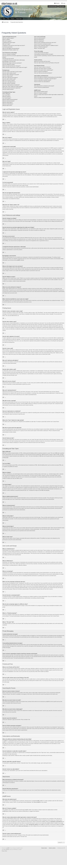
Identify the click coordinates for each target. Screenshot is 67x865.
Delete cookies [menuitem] (52, 848)
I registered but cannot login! (9, 42)
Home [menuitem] (4, 18)
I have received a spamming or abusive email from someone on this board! (49, 56)
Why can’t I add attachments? (9, 82)
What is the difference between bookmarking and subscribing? (48, 77)
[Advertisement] (33, 27)
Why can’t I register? (7, 41)
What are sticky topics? (8, 102)
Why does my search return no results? (42, 68)
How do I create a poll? (8, 76)
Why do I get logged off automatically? (11, 48)
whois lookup (34, 820)
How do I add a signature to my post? (11, 74)
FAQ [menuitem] (8, 18)
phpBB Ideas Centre (7, 811)
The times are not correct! (8, 58)
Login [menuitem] (64, 3)
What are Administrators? (39, 38)
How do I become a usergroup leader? (42, 44)
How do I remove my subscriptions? (42, 81)
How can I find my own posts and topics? (43, 73)
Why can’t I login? (6, 44)
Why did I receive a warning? (9, 83)
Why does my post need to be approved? (12, 87)
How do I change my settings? (9, 54)
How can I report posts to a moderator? (11, 85)
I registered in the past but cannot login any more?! (14, 45)
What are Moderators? (39, 39)
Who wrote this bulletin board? (41, 91)
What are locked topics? (8, 104)
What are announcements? (9, 101)
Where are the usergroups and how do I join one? (45, 42)
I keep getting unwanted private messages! (43, 54)
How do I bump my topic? (8, 89)
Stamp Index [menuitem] (19, 18)
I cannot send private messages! (41, 52)
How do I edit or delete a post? (9, 73)
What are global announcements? (10, 99)
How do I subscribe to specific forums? (42, 80)
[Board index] (33, 12)
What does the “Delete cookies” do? (10, 49)
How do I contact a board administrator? (43, 97)
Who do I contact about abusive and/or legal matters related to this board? (48, 95)
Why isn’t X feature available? (40, 93)
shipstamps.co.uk (9, 3)
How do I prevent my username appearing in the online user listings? (16, 56)
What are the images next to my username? (12, 63)
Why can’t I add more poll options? (10, 77)
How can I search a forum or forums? (42, 67)
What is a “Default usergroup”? (41, 47)
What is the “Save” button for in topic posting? (13, 86)
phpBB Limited (39, 800)
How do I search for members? (41, 71)
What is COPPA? (6, 39)
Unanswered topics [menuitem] (52, 6)
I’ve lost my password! (7, 47)
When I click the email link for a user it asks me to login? (15, 67)
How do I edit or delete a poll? (9, 79)
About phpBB (37, 802)
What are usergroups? (39, 41)
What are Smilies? (7, 96)
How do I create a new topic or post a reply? (12, 71)
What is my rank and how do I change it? (11, 66)
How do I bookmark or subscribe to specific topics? (45, 78)
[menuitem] (3, 851)
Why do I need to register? (8, 38)
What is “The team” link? (39, 48)
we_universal (6, 849)
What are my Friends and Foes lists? (42, 61)
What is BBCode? (6, 93)
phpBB (18, 260)
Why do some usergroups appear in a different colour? (46, 45)
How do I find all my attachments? (41, 87)
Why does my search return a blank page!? (43, 70)
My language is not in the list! (9, 61)
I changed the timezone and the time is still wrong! (14, 60)
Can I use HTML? (6, 95)
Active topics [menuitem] (62, 6)
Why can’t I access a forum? (9, 80)
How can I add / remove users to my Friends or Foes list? (46, 62)
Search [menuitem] (12, 18)
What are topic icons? (7, 105)
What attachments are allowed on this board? (44, 85)
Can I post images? (7, 98)
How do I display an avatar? (9, 64)
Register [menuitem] (58, 3)
